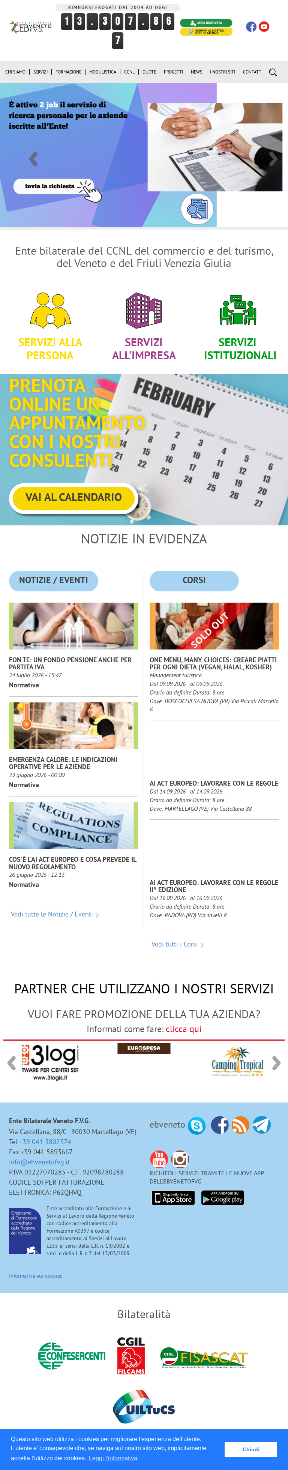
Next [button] (273, 155)
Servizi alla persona (50, 349)
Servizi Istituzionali (240, 349)
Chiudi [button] (251, 1449)
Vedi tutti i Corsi (175, 944)
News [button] (196, 72)
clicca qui (183, 1028)
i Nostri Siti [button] (222, 72)
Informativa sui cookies (35, 1275)
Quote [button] (149, 72)
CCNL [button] (129, 72)
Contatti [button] (252, 72)
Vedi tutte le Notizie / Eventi (52, 914)
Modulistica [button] (102, 72)
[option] (144, 155)
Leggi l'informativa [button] (113, 1458)
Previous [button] (32, 155)
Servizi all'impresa (144, 349)
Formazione (68, 72)
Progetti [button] (173, 72)
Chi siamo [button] (15, 72)
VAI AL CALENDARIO (74, 498)
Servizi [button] (40, 72)
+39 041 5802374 (45, 1141)
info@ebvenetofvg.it (39, 1162)
